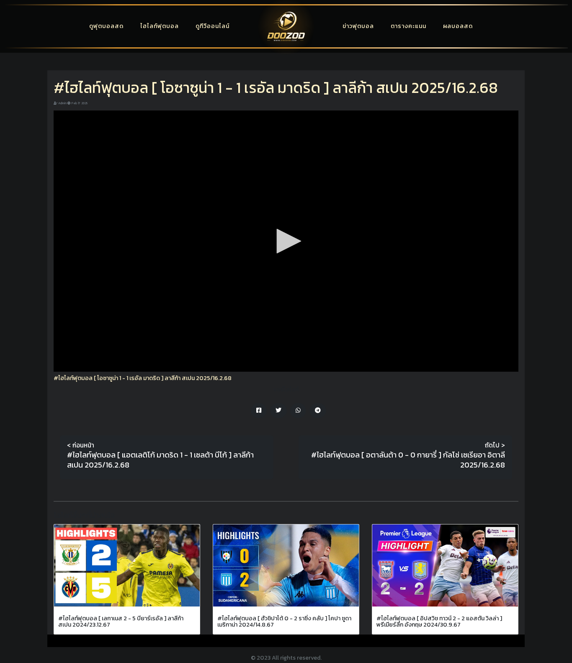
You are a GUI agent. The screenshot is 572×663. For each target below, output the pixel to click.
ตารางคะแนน (408, 26)
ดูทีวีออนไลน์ (212, 26)
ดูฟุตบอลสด (106, 26)
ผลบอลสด (458, 26)
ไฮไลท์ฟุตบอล (159, 26)
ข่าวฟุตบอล (358, 26)
